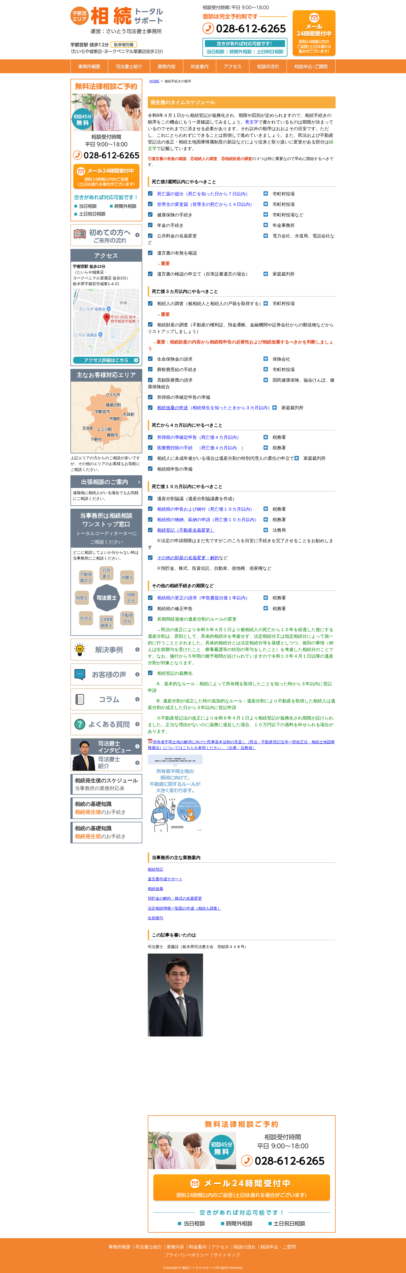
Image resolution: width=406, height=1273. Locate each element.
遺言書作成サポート (165, 879)
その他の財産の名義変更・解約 (188, 557)
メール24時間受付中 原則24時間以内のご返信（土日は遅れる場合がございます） (241, 1188)
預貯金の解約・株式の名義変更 (175, 898)
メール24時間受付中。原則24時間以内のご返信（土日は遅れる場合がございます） (314, 33)
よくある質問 (106, 724)
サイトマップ (226, 1255)
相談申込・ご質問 (311, 66)
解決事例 (106, 650)
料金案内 (199, 66)
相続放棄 (155, 888)
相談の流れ (268, 66)
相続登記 (155, 869)
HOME (154, 81)
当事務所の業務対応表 (106, 784)
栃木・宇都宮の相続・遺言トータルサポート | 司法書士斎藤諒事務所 (128, 16)
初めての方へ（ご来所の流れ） (106, 235)
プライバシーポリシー (187, 1255)
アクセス (232, 66)
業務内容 (166, 66)
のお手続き (100, 808)
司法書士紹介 (129, 66)
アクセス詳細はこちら (106, 360)
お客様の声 (106, 674)
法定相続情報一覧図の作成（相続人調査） (184, 908)
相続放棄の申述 (172, 407)
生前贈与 (155, 918)
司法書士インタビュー (106, 746)
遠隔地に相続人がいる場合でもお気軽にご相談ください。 (106, 495)
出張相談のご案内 (104, 482)
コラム (106, 699)
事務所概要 (89, 66)
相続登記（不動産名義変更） (186, 530)
